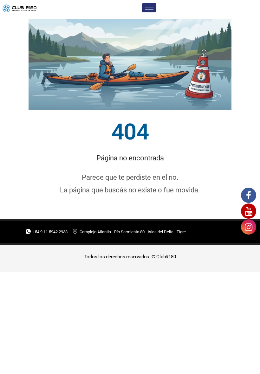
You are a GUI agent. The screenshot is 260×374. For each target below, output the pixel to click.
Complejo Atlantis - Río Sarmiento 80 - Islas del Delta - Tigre (133, 231)
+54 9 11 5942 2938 (50, 231)
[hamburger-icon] (149, 7)
